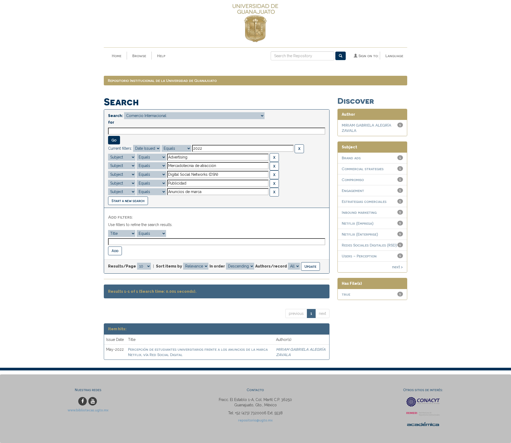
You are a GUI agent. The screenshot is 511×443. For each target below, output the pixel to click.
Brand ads (351, 158)
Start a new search (128, 201)
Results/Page (122, 266)
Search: (115, 116)
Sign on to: (367, 55)
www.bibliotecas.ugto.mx (88, 410)
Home (116, 55)
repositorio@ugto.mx (255, 420)
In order (217, 266)
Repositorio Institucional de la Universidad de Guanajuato (162, 80)
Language (394, 55)
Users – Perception (359, 256)
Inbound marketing (359, 212)
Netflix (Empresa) (357, 223)
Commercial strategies (363, 168)
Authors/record (271, 266)
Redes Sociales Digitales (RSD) (369, 245)
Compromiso (353, 179)
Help (161, 55)
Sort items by (169, 266)
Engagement (353, 190)
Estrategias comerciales (364, 201)
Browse (139, 55)
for (111, 122)
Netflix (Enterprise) (360, 234)
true (346, 294)
